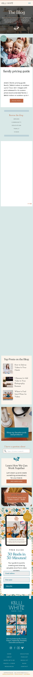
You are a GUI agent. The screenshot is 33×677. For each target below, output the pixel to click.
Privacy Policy (19, 674)
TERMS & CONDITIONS (7, 674)
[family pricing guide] (17, 52)
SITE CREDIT (27, 674)
